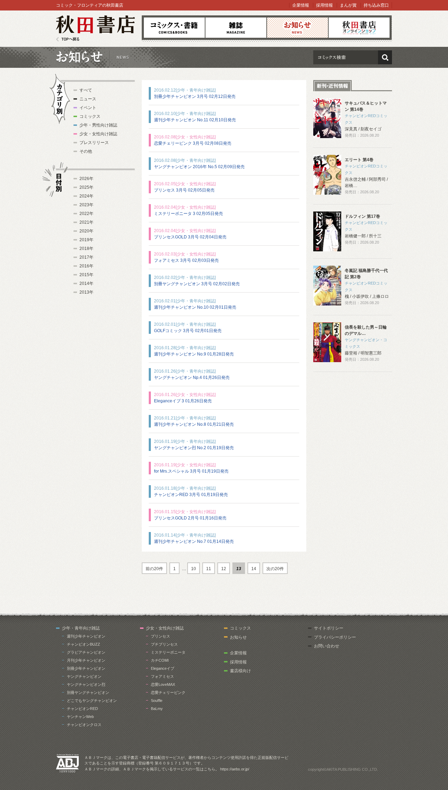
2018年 (86, 248)
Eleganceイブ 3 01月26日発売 (183, 400)
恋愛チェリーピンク (168, 692)
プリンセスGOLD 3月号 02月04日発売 (190, 237)
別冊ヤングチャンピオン (88, 692)
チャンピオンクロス (84, 725)
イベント (87, 107)
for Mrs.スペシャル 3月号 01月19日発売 (191, 471)
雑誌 (235, 27)
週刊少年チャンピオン (86, 636)
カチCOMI (160, 660)
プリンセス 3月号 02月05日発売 (184, 190)
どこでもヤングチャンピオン (92, 700)
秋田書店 (95, 28)
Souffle (156, 700)
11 (208, 568)
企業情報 (300, 5)
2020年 (86, 231)
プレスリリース (94, 142)
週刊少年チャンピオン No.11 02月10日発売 (195, 119)
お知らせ (297, 27)
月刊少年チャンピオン (86, 660)
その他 (85, 151)
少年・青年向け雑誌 (81, 628)
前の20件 (154, 568)
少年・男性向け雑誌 (98, 125)
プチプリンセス (164, 644)
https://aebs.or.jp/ (234, 769)
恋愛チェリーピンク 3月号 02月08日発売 (192, 143)
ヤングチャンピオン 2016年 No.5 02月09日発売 (199, 166)
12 (223, 568)
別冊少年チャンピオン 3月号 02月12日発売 (195, 96)
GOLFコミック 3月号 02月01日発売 (188, 330)
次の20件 (275, 568)
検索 (385, 57)
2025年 (86, 187)
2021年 (86, 222)
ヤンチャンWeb (80, 716)
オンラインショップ (359, 27)
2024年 (86, 196)
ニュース (87, 98)
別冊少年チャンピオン (86, 668)
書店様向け (240, 670)
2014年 (86, 283)
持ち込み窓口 (376, 5)
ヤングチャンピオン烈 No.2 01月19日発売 (194, 447)
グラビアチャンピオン (86, 652)
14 (253, 568)
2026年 (86, 178)
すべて (85, 90)
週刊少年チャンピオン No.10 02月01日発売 (195, 307)
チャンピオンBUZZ (83, 644)
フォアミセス (162, 676)
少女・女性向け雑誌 (98, 133)
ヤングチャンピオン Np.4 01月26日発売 (192, 377)
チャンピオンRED (82, 708)
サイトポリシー (328, 628)
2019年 (86, 239)
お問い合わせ (326, 646)
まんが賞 (348, 5)
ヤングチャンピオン (84, 676)
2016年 (86, 266)
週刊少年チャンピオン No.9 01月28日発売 (194, 354)
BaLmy (157, 708)
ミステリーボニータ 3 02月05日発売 (188, 213)
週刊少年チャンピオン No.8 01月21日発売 (194, 424)
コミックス (174, 27)
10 (193, 568)
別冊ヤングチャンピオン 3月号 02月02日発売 (197, 283)
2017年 (86, 257)
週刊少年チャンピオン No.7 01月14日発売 (194, 541)
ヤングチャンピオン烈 (86, 684)
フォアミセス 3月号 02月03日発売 (186, 260)
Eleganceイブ (162, 668)
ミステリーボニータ (168, 652)
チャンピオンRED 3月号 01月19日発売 (191, 494)
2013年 (86, 292)
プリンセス (160, 636)
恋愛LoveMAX (163, 684)
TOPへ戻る (67, 39)
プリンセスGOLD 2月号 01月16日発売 (190, 518)
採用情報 (324, 5)
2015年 (86, 274)
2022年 (86, 213)
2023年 (86, 204)
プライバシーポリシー (335, 637)
